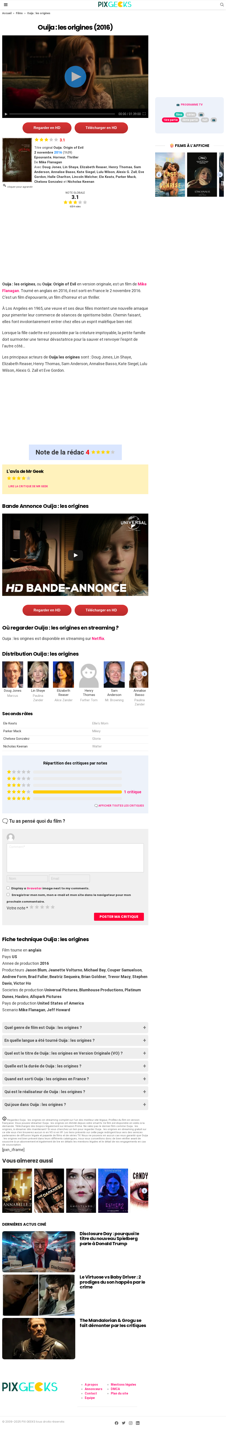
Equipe (90, 1398)
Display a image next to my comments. (50, 888)
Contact (91, 1393)
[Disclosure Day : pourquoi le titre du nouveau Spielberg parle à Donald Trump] (38, 1251)
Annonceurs (93, 1389)
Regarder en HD (47, 128)
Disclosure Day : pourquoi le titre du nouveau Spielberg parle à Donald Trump (109, 1239)
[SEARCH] (222, 4)
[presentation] (144, 673)
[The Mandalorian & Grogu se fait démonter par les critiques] (38, 1338)
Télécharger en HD (101, 128)
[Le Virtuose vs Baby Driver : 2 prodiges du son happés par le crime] (38, 1295)
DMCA (115, 1389)
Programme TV (192, 104)
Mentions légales (123, 1384)
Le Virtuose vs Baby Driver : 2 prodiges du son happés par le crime (112, 1282)
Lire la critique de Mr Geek (28, 486)
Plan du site (119, 1393)
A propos (91, 1384)
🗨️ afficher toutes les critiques (119, 805)
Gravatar (34, 888)
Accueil (6, 13)
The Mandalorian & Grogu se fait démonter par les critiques (113, 1323)
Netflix (98, 638)
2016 (58, 152)
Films (19, 13)
